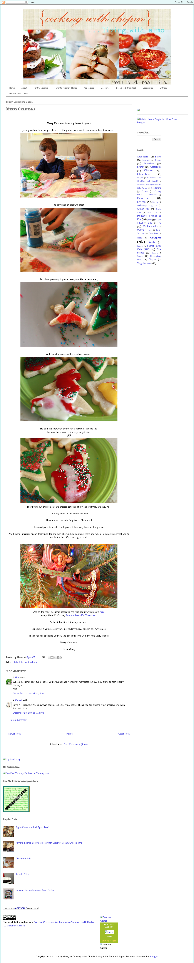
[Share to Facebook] (57, 657)
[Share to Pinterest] (60, 657)
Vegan (152, 259)
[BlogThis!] (52, 657)
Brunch (140, 166)
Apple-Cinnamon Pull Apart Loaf (32, 827)
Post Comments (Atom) (76, 744)
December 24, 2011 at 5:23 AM (28, 693)
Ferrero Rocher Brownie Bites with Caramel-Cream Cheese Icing (49, 842)
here (102, 611)
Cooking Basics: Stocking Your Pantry (35, 890)
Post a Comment (18, 719)
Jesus (149, 219)
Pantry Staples (41, 87)
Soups (140, 256)
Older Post (124, 733)
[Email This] (49, 657)
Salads (152, 242)
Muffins (140, 229)
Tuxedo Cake (22, 874)
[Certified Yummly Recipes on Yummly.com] (26, 773)
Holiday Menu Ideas (18, 93)
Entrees (163, 87)
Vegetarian (144, 263)
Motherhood (31, 662)
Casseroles (147, 87)
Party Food (153, 233)
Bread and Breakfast (126, 87)
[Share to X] (54, 657)
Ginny (109, 936)
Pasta (139, 237)
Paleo (150, 230)
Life (21, 662)
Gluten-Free (143, 208)
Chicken (149, 170)
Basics (158, 156)
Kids (16, 662)
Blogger (153, 956)
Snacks (155, 253)
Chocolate (143, 174)
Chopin (140, 178)
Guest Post (152, 212)
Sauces (140, 246)
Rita (17, 677)
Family (155, 202)
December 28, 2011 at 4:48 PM (28, 712)
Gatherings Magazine (147, 205)
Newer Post (14, 733)
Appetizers (89, 87)
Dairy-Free (152, 194)
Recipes (155, 237)
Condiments (156, 187)
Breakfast (149, 163)
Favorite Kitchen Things (65, 87)
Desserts (105, 87)
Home (12, 87)
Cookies (145, 191)
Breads (157, 160)
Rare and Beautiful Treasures (80, 615)
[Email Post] (43, 657)
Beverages (146, 160)
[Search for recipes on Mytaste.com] (12, 759)
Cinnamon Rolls (24, 858)
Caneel (18, 700)
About (24, 87)
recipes (113, 941)
